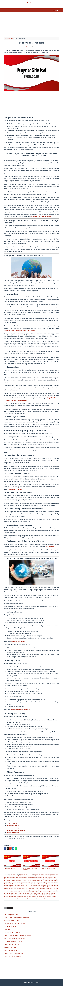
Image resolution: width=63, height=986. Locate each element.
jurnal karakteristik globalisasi (20, 888)
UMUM (14, 874)
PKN (11, 874)
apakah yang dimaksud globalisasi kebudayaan (17, 877)
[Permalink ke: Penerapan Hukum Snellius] (50, 861)
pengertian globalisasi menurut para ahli (20, 893)
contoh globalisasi (11, 880)
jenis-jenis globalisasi (8, 888)
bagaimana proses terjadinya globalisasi (43, 879)
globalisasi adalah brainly (30, 883)
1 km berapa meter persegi (12, 932)
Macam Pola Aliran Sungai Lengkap (15, 938)
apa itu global (55, 874)
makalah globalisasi (29, 890)
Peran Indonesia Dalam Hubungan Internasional (19, 330)
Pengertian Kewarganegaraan (41, 216)
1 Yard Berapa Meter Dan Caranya (14, 923)
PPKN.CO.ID (31, 2)
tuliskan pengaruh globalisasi (30, 898)
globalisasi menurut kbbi (26, 885)
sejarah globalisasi (49, 895)
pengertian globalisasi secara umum (37, 893)
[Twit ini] (8, 848)
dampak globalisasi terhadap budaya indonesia (24, 882)
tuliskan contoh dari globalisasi (49, 896)
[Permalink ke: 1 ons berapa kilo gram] (12, 861)
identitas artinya (29, 887)
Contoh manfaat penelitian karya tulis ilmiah (17, 935)
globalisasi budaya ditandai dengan (45, 883)
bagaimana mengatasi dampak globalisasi (24, 879)
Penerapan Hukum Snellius (48, 868)
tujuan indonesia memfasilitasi (35, 896)
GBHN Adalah (50, 546)
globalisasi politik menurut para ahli (18, 887)
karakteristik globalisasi (33, 888)
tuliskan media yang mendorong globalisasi (13, 898)
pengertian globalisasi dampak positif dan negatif (15, 891)
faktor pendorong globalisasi (18, 883)
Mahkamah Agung (13, 826)
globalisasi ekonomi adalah (14, 885)
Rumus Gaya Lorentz (10, 950)
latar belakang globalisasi (18, 890)
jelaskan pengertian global (51, 887)
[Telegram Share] (13, 848)
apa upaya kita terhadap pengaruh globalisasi (14, 875)
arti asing (45, 877)
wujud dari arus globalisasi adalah (44, 898)
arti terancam (11, 879)
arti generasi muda (52, 877)
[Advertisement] (31, 24)
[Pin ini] (10, 848)
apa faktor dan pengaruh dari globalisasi (43, 874)
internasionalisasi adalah (39, 887)
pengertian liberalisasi (27, 895)
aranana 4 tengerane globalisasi (35, 877)
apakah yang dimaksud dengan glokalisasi (34, 875)
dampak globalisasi (32, 880)
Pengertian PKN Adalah (15, 489)
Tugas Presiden (12, 823)
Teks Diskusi (8, 929)
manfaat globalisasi (38, 890)
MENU (56, 10)
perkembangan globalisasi (39, 895)
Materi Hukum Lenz (10, 947)
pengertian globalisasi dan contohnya (34, 891)
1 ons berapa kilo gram (9, 868)
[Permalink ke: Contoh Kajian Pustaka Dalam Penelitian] (31, 861)
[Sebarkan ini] (5, 848)
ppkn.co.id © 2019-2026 (31, 983)
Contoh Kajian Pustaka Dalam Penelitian (30, 868)
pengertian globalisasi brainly (50, 890)
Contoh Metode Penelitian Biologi (14, 953)
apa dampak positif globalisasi (26, 874)
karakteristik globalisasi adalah (45, 888)
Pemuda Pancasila (13, 832)
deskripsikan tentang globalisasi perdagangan (45, 882)
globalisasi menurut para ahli (38, 885)
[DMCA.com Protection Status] (8, 908)
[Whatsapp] (16, 848)
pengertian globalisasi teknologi (15, 895)
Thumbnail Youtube (10, 926)
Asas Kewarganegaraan (15, 828)
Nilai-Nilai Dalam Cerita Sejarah (13, 941)
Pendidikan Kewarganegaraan (21, 709)
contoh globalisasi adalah (21, 880)
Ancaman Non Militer (18, 641)
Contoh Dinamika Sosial (11, 944)
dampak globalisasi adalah (43, 880)
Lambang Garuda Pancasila (16, 830)
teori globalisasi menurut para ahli (20, 896)
